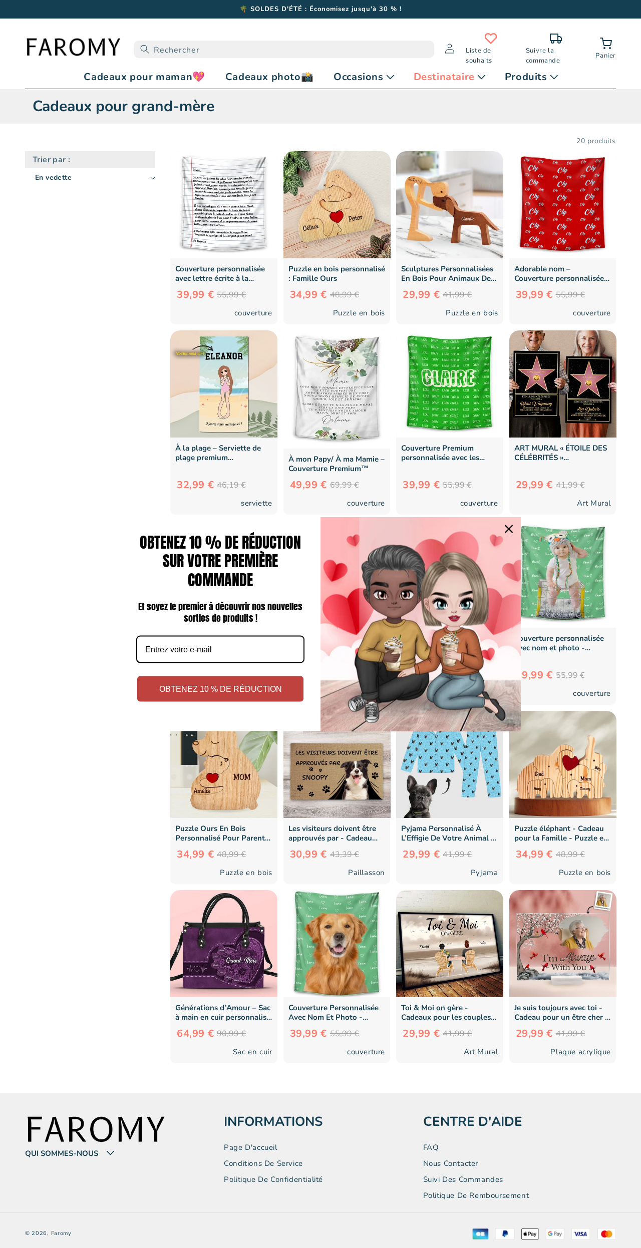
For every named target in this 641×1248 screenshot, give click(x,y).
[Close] (509, 529)
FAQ (431, 1147)
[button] (605, 49)
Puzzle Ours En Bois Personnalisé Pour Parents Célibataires (221, 833)
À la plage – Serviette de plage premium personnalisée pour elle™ (220, 453)
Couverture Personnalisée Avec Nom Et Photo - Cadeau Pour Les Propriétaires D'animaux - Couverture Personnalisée (333, 1012)
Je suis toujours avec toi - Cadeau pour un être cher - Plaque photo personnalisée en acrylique (561, 1012)
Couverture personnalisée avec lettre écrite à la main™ (220, 273)
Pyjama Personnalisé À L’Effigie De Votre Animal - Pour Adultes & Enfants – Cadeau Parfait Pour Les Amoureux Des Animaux (447, 833)
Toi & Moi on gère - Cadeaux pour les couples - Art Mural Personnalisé (448, 1012)
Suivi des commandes (463, 1179)
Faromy (61, 1233)
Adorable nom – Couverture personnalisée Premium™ (559, 273)
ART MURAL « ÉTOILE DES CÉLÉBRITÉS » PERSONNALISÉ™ (560, 453)
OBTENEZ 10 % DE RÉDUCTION (220, 689)
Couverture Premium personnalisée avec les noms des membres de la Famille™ (444, 453)
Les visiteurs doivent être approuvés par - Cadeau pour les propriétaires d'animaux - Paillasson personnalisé (332, 833)
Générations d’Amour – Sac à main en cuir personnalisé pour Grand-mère (222, 1012)
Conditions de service (263, 1163)
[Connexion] (450, 49)
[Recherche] (145, 49)
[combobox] (284, 49)
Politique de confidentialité (273, 1179)
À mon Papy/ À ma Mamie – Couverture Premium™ (336, 464)
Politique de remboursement (476, 1195)
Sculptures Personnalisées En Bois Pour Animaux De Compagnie (447, 273)
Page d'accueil (250, 1147)
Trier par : (51, 159)
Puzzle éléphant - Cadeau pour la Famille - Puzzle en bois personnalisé (561, 833)
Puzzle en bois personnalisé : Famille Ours (336, 273)
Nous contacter (450, 1163)
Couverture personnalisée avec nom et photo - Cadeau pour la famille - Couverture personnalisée (559, 643)
